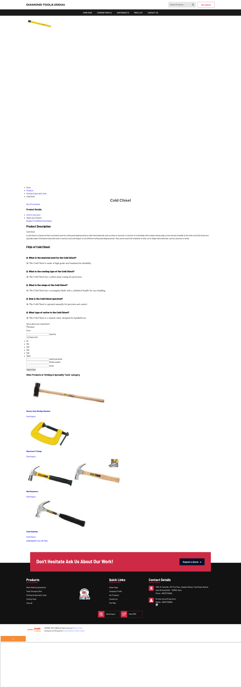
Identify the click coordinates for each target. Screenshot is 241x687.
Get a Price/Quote (33, 204)
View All (29, 603)
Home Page (87, 12)
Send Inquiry (47, 221)
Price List (138, 12)
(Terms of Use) (77, 628)
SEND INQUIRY (31, 541)
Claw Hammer (32, 531)
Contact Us (153, 12)
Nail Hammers (32, 491)
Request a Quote (191, 561)
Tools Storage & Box (34, 591)
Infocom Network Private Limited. (74, 631)
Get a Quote (206, 5)
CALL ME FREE (42, 541)
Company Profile (104, 12)
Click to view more (33, 215)
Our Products (123, 12)
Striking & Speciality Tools (36, 595)
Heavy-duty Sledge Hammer (38, 411)
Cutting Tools (31, 599)
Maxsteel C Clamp (34, 451)
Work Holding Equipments (36, 587)
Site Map (112, 603)
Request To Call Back (34, 221)
